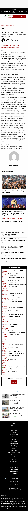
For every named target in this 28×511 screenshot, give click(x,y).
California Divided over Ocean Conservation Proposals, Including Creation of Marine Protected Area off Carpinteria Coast (13, 246)
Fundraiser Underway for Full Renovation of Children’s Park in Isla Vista (13, 233)
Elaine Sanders (6, 261)
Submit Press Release (14, 452)
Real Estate (14, 441)
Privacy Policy (4, 495)
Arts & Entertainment (7, 25)
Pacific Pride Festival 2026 (15, 270)
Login (25, 11)
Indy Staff (10, 39)
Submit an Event (14, 11)
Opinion (14, 432)
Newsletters (20, 11)
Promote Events (14, 461)
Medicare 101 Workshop (15, 301)
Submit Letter (14, 471)
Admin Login (14, 473)
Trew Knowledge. (4, 508)
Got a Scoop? (23, 16)
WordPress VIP (17, 508)
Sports (14, 437)
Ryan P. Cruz (6, 255)
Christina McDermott (8, 236)
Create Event (14, 467)
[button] (14, 396)
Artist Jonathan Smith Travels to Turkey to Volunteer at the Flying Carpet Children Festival (13, 213)
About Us (14, 448)
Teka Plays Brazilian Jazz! (15, 344)
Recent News (5, 230)
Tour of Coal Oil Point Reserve (16, 277)
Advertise (14, 459)
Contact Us (14, 450)
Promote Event (14, 434)
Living (14, 428)
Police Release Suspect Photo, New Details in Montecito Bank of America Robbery (13, 259)
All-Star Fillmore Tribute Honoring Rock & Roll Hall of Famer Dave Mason (16, 353)
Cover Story (14, 445)
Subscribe (16, 16)
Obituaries (14, 454)
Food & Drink (14, 430)
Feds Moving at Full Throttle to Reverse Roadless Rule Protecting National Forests (13, 239)
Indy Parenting (14, 443)
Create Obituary (14, 469)
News (14, 423)
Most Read (14, 230)
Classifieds (14, 457)
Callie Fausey (6, 242)
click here (21, 506)
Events (14, 439)
